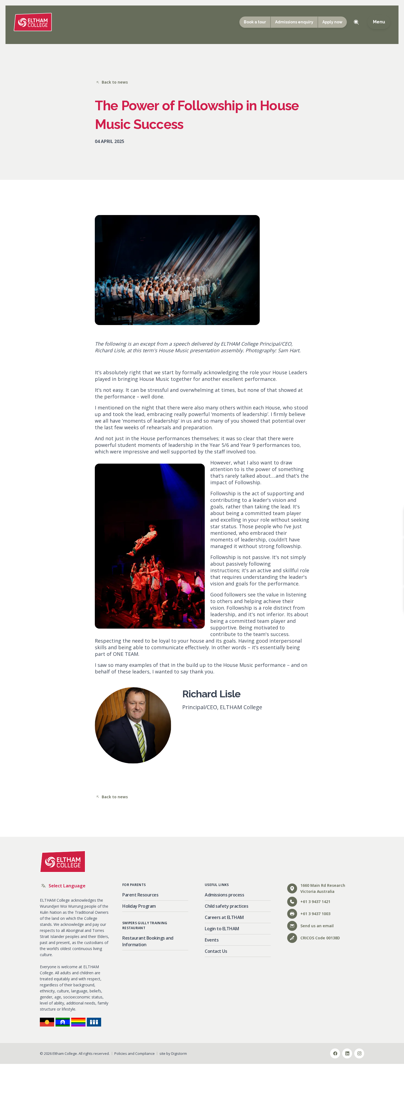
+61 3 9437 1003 (315, 913)
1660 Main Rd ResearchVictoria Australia (322, 888)
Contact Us (216, 951)
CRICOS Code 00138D (320, 937)
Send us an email (317, 925)
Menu (378, 22)
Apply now (332, 22)
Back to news (115, 82)
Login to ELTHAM (222, 929)
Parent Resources (140, 895)
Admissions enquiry (294, 22)
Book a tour (255, 22)
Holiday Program (139, 906)
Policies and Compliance (134, 1053)
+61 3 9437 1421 (315, 901)
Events (211, 940)
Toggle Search (356, 22)
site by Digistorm (173, 1053)
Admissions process (224, 895)
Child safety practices (226, 906)
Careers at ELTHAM (224, 917)
